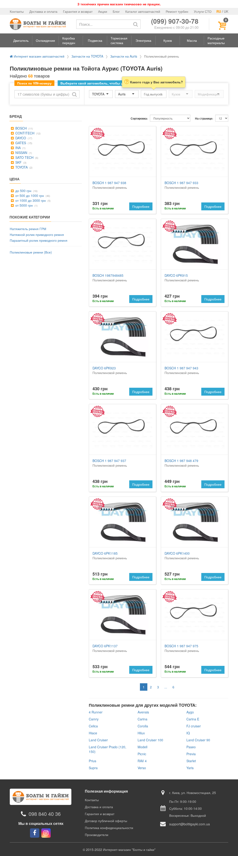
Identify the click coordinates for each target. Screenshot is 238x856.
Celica (93, 726)
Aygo (190, 712)
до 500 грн (22, 190)
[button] (21, 40)
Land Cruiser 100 (150, 740)
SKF (18, 162)
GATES (20, 142)
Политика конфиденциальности (109, 827)
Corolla (143, 726)
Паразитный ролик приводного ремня (38, 240)
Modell (142, 747)
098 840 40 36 (45, 813)
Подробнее (140, 206)
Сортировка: (139, 118)
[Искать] (135, 24)
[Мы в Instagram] (46, 833)
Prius (92, 760)
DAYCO (20, 138)
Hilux (141, 733)
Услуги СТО (203, 11)
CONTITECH (24, 133)
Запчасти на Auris (123, 56)
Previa (191, 754)
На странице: (204, 118)
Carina (142, 719)
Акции (102, 11)
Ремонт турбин (177, 11)
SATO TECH (23, 157)
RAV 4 (142, 760)
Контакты (17, 11)
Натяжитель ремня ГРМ (28, 228)
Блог (116, 11)
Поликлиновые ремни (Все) (31, 252)
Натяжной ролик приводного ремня (37, 234)
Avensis (143, 712)
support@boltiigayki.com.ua (189, 824)
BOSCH (20, 128)
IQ (188, 733)
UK (226, 11)
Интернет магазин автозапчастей (38, 56)
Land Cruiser (98, 740)
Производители (96, 834)
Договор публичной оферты (106, 820)
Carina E (192, 719)
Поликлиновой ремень (110, 185)
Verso (142, 767)
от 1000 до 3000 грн (30, 200)
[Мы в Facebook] (34, 833)
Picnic (142, 754)
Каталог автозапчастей (142, 11)
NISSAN (20, 152)
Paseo (191, 747)
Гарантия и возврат (78, 11)
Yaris (190, 767)
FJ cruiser (193, 726)
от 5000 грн (23, 205)
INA (17, 147)
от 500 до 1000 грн (29, 195)
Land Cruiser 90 (198, 740)
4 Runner (95, 712)
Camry (94, 719)
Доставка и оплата (43, 11)
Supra (93, 767)
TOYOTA (21, 167)
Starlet (191, 760)
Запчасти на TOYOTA (87, 56)
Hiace (93, 733)
